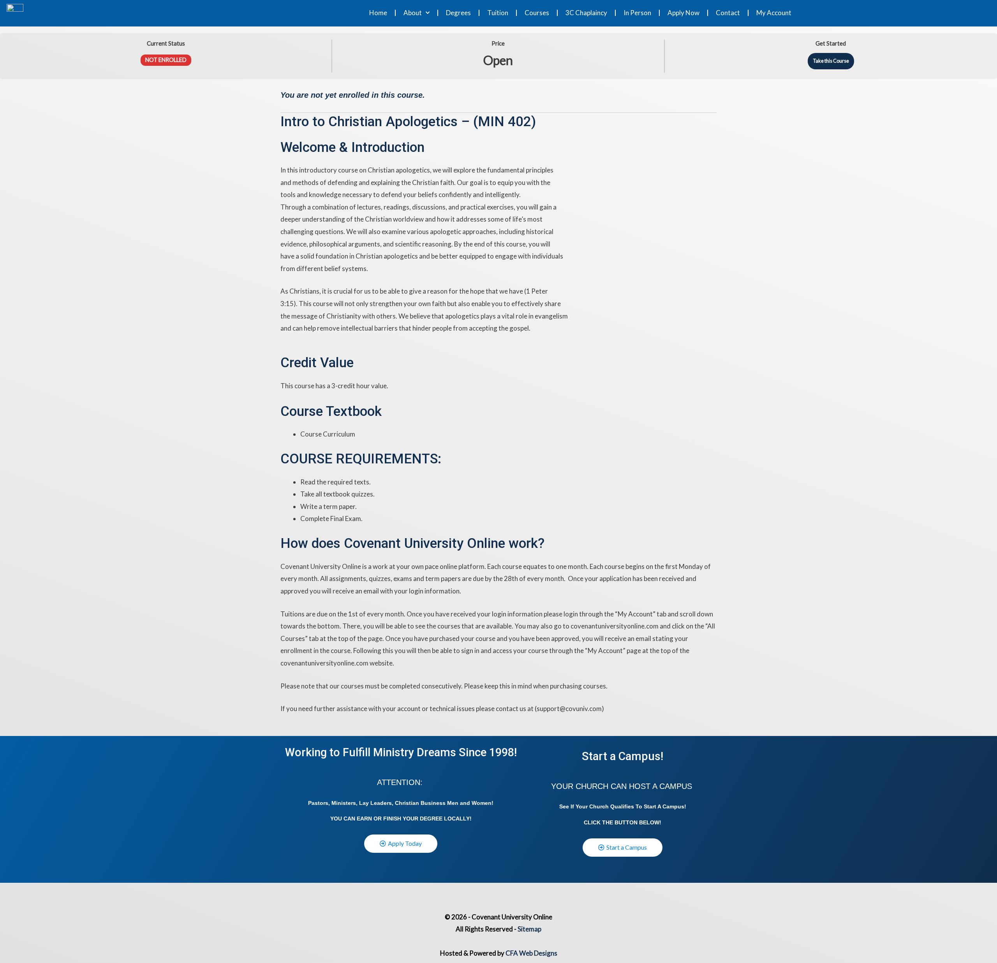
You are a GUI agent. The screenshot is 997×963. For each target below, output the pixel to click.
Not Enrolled (166, 59)
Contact (728, 13)
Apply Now (683, 13)
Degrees (458, 13)
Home (378, 13)
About (412, 13)
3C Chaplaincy (586, 13)
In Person (637, 13)
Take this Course (831, 61)
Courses (537, 13)
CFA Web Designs (531, 953)
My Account (773, 13)
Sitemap (529, 929)
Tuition (497, 13)
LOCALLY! (458, 818)
